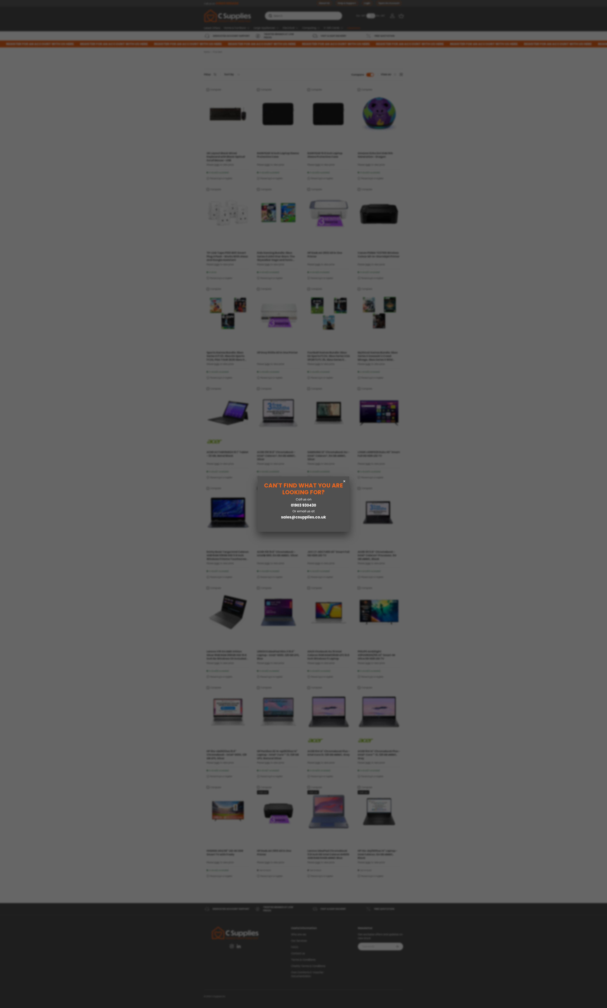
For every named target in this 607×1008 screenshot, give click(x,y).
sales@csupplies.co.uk (303, 517)
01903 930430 (303, 505)
